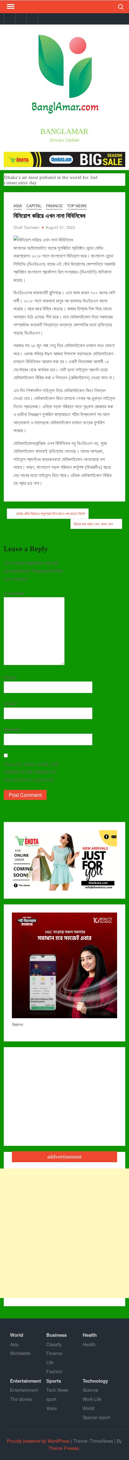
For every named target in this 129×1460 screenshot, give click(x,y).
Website (12, 729)
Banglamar (64, 131)
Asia (17, 205)
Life (50, 1362)
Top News (77, 205)
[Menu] (10, 6)
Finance (54, 205)
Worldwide (20, 1353)
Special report (96, 1417)
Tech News (57, 1390)
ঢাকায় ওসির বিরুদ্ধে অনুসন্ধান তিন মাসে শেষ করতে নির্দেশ (50, 513)
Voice (51, 1408)
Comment (15, 593)
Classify (54, 1344)
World (16, 1334)
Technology (95, 1380)
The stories (21, 1399)
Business (56, 1334)
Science (90, 1390)
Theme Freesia (64, 1448)
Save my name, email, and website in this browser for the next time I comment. (31, 771)
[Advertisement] (64, 1233)
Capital (34, 205)
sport (51, 1399)
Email (11, 703)
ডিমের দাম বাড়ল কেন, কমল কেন (93, 523)
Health (90, 1334)
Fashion (54, 1371)
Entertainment (25, 1380)
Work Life (92, 1399)
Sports (53, 1380)
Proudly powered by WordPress (38, 1441)
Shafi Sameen (26, 227)
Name (11, 677)
